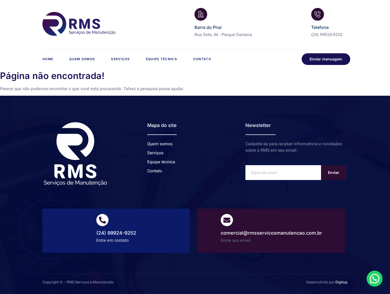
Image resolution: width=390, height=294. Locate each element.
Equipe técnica (161, 59)
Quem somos (82, 59)
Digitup (341, 282)
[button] (375, 279)
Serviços (120, 59)
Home (47, 59)
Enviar (333, 172)
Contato (202, 59)
